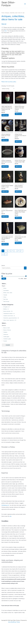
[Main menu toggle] (25, 3)
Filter (4, 278)
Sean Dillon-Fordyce (8, 4)
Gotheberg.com (5, 505)
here (6, 30)
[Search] (25, 268)
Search (3, 265)
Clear (8, 345)
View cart (3, 24)
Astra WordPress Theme (14, 622)
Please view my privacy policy (8, 81)
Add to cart (5, 115)
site (10, 516)
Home (2, 12)
